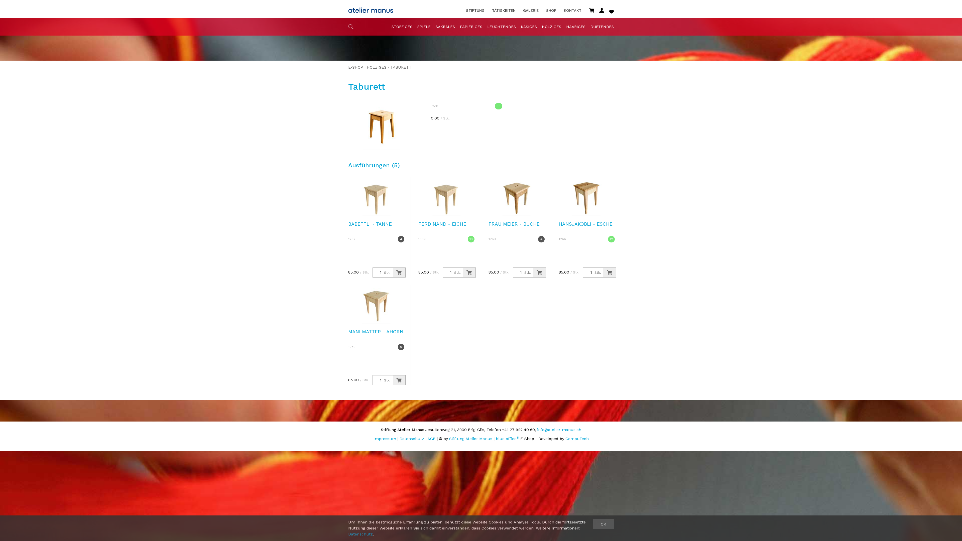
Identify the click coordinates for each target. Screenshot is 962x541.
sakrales (445, 27)
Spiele (424, 27)
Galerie (531, 11)
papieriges (471, 27)
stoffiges (402, 27)
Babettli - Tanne (370, 224)
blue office (507, 438)
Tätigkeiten (504, 11)
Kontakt (572, 11)
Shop (551, 11)
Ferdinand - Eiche (442, 224)
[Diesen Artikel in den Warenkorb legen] (399, 272)
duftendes (602, 27)
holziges (551, 27)
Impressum (385, 438)
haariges (575, 27)
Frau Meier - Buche (514, 224)
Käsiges (529, 27)
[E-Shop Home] (370, 9)
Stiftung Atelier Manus (470, 438)
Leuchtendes (501, 27)
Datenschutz (412, 438)
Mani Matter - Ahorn (375, 332)
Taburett (401, 67)
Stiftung (475, 11)
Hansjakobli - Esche (586, 224)
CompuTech (577, 438)
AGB (431, 438)
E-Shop (355, 67)
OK (603, 524)
